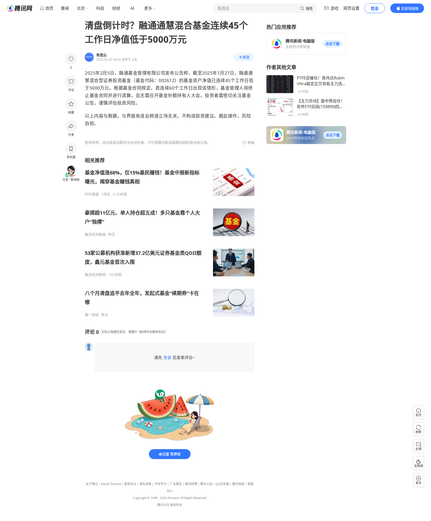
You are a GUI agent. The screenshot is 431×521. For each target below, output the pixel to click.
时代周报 (92, 194)
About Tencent (111, 484)
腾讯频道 (238, 484)
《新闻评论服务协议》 (152, 332)
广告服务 (176, 484)
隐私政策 (145, 484)
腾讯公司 (163, 505)
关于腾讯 (92, 484)
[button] (332, 43)
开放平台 (161, 484)
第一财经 (92, 315)
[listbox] (169, 237)
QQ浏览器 (222, 484)
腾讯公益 (206, 484)
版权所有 (176, 505)
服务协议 (130, 484)
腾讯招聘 (191, 484)
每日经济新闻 (95, 234)
